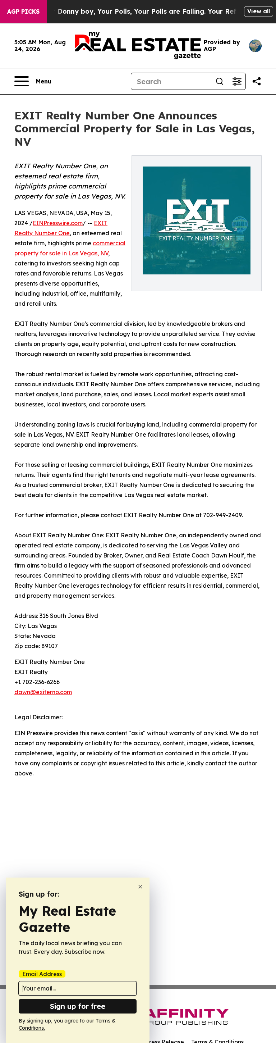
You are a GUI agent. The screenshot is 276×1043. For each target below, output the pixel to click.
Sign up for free (77, 1006)
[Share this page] (257, 81)
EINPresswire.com (58, 223)
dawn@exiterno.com (43, 692)
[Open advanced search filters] (236, 81)
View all (258, 11)
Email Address (42, 974)
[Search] (219, 81)
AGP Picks (23, 11)
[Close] (140, 886)
